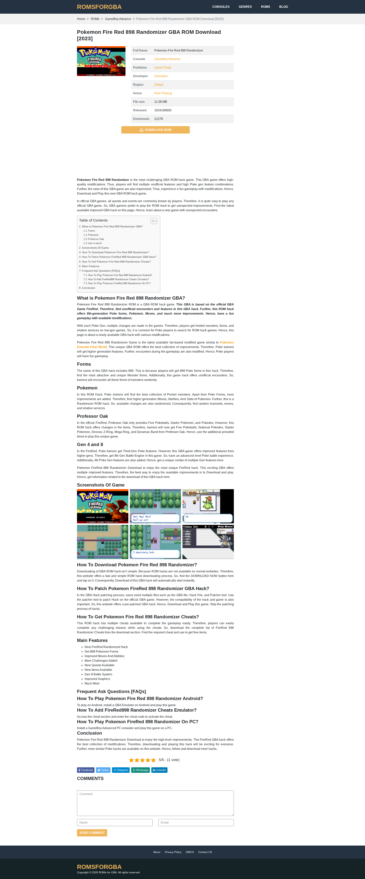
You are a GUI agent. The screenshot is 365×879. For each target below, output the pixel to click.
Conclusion (88, 287)
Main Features (90, 266)
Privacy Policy (173, 852)
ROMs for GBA (108, 872)
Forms (91, 230)
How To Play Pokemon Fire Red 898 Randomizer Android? (120, 275)
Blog (283, 6)
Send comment (92, 832)
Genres (245, 6)
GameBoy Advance (167, 59)
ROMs (265, 6)
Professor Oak (96, 239)
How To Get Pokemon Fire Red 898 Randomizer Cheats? (116, 261)
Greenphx (161, 76)
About (156, 852)
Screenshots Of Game (95, 247)
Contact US (205, 852)
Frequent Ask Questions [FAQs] (101, 270)
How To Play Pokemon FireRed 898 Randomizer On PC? (119, 283)
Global (158, 84)
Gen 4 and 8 (95, 243)
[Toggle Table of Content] (152, 221)
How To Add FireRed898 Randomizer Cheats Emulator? (118, 279)
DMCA (190, 852)
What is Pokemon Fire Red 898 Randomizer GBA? (112, 226)
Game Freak (162, 67)
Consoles (221, 6)
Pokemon (93, 234)
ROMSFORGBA (99, 6)
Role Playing (163, 93)
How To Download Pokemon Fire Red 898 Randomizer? (115, 252)
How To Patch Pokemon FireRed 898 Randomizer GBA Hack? (119, 256)
